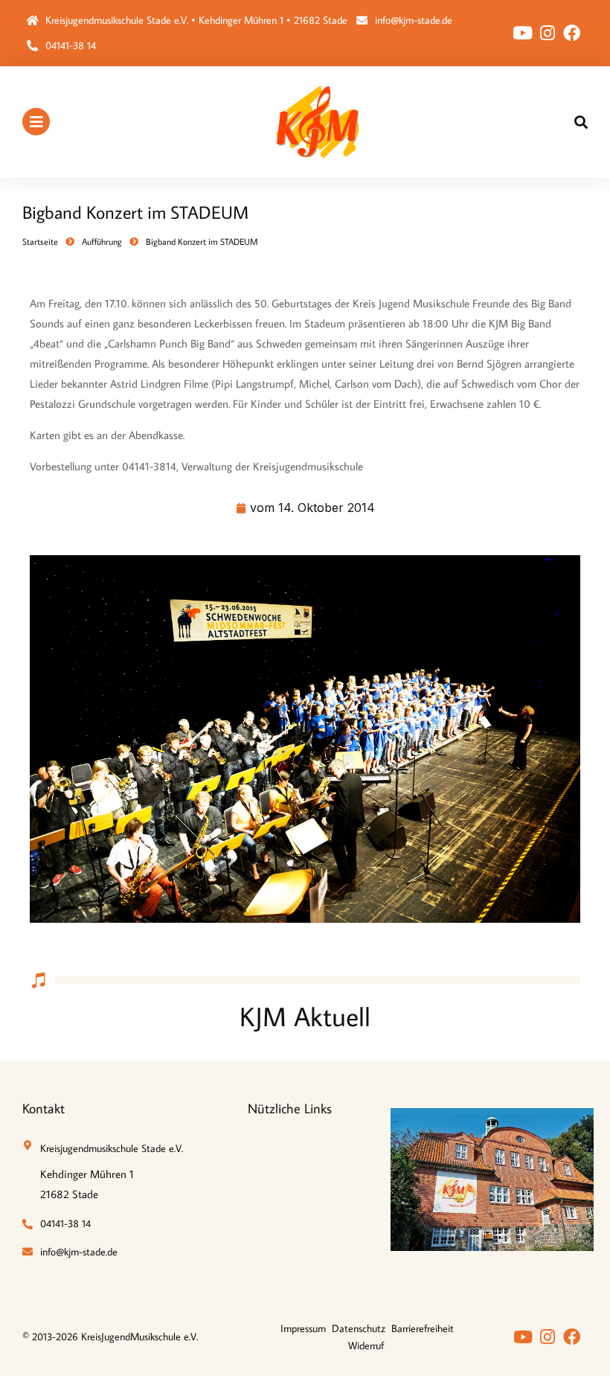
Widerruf (366, 1345)
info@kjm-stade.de (413, 20)
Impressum (303, 1328)
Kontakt (43, 1108)
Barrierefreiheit (422, 1328)
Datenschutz (358, 1328)
